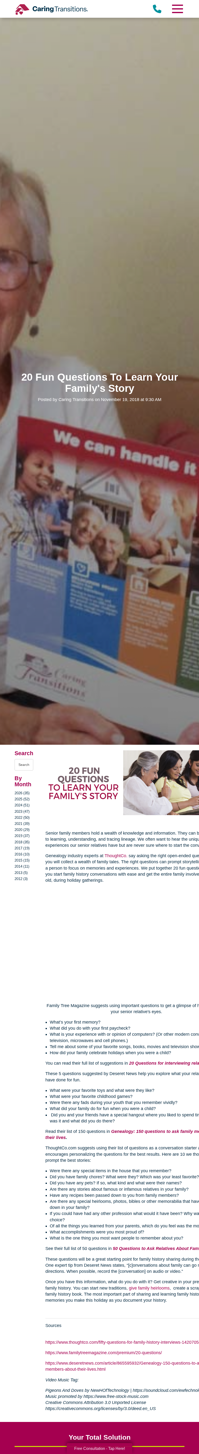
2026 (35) (22, 793)
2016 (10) (22, 854)
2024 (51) (22, 805)
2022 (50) (22, 817)
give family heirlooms (149, 1288)
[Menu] (177, 9)
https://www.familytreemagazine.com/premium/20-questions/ (103, 1352)
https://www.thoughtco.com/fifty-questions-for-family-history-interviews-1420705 (122, 1342)
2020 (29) (22, 830)
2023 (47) (22, 811)
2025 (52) (22, 799)
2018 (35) (22, 842)
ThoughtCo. (116, 855)
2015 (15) (22, 860)
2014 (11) (22, 866)
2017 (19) (22, 848)
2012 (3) (21, 879)
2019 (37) (22, 836)
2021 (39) (22, 823)
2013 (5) (21, 873)
